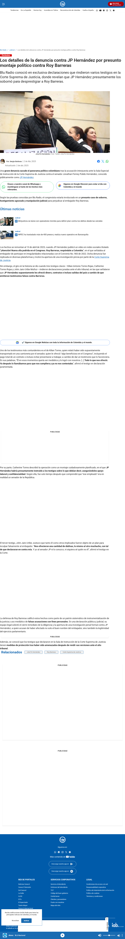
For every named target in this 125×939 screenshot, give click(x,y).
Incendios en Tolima (51, 10)
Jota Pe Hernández (33, 652)
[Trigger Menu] (3, 4)
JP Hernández (27, 177)
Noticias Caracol (24, 884)
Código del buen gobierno (59, 893)
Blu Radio (3, 50)
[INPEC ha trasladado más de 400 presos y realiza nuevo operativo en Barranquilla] (6, 235)
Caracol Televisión (24, 887)
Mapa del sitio (55, 905)
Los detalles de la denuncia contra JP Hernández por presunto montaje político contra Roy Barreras (51, 50)
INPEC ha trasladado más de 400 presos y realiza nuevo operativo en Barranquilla (53, 234)
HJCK (20, 896)
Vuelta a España (88, 10)
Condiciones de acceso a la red (97, 884)
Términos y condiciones (94, 896)
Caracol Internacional (25, 908)
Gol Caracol (22, 890)
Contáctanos (55, 896)
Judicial (12, 50)
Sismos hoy (37, 10)
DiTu (19, 899)
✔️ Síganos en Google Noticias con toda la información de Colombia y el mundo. (57, 342)
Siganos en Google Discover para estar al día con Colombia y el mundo (84, 185)
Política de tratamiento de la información (100, 890)
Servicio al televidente (58, 884)
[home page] (62, 3)
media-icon (62, 935)
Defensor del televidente (59, 887)
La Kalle (21, 893)
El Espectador (23, 902)
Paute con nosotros (57, 902)
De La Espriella (26, 10)
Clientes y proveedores (58, 899)
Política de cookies (92, 893)
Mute (99, 935)
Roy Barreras (51, 652)
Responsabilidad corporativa (96, 887)
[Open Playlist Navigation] (122, 935)
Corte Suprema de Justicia (72, 652)
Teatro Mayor (22, 905)
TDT (52, 890)
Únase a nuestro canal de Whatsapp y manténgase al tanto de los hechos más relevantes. (24, 187)
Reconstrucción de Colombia (70, 10)
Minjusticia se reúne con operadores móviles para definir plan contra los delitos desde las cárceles (60, 221)
